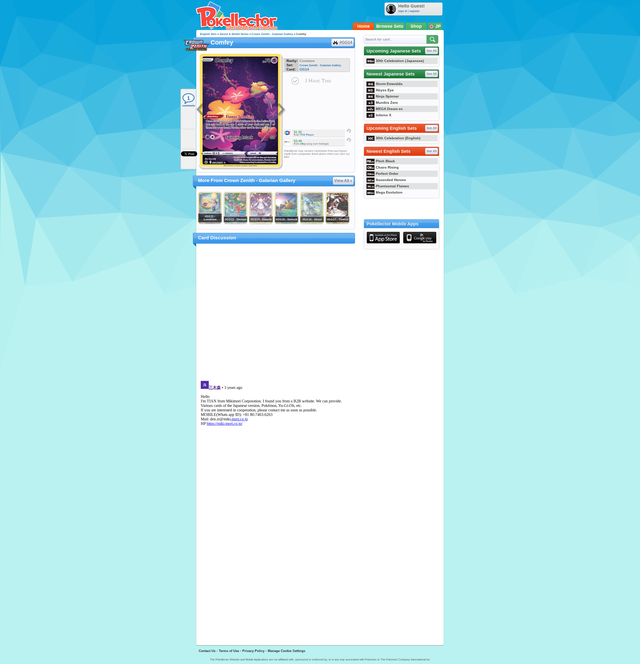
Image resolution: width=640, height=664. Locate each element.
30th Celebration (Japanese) (400, 61)
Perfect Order (387, 174)
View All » (343, 181)
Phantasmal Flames (392, 186)
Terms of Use (229, 651)
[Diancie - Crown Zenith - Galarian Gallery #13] (261, 223)
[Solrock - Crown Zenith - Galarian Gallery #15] (286, 223)
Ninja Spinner (387, 96)
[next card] (282, 110)
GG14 (304, 69)
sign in (402, 11)
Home (363, 26)
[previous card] (200, 110)
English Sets (208, 34)
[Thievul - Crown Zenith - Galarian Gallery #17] (337, 223)
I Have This (318, 81)
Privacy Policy (253, 651)
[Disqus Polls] (275, 312)
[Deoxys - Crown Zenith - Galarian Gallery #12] (235, 223)
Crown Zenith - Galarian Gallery (272, 34)
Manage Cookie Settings (286, 651)
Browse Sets (389, 26)
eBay (303, 143)
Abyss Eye (385, 90)
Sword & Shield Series (234, 34)
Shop (416, 26)
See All (431, 51)
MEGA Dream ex (389, 109)
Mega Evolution (389, 192)
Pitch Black (385, 161)
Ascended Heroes (391, 180)
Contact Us (207, 651)
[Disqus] (275, 441)
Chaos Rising (387, 167)
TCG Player (307, 134)
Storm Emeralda (389, 84)
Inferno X (383, 115)
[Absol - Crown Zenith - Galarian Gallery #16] (312, 223)
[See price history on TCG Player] (349, 131)
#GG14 (346, 42)
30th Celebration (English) (398, 138)
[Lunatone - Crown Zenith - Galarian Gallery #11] (210, 223)
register (415, 11)
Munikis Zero (387, 103)
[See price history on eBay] (349, 140)
